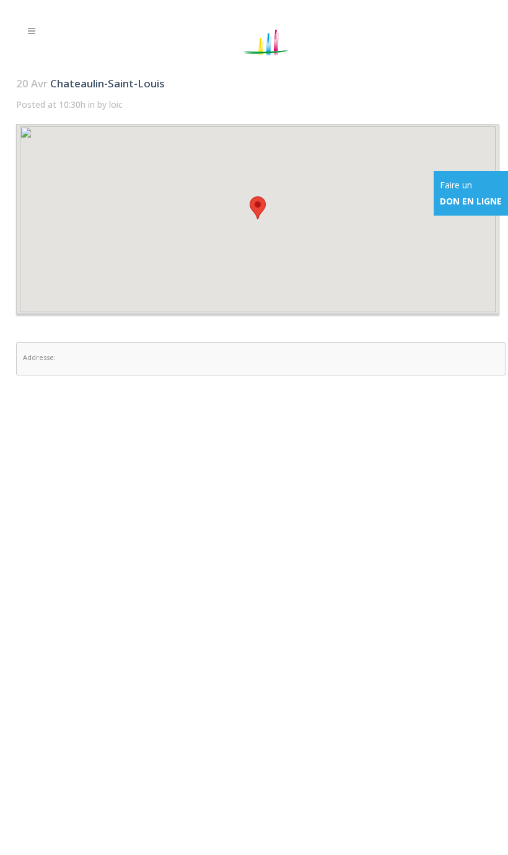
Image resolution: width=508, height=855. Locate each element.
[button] (258, 207)
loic (116, 104)
